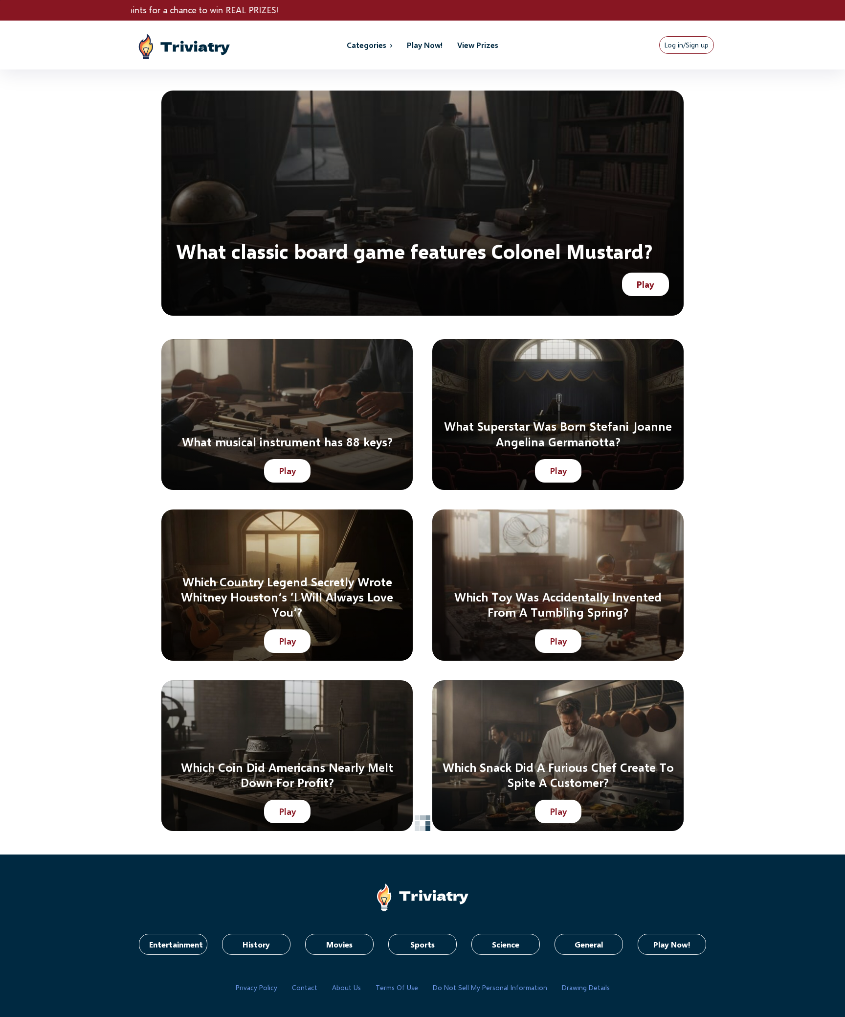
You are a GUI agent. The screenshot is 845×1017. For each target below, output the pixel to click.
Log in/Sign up (687, 45)
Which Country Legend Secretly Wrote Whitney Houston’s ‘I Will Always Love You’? (287, 597)
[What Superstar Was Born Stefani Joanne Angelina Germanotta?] (558, 414)
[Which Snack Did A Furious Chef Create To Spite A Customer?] (558, 755)
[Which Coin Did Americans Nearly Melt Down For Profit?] (287, 755)
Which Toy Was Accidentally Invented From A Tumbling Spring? (558, 604)
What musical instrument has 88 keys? (287, 442)
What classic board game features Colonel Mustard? (414, 251)
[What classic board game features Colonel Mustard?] (422, 203)
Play (645, 284)
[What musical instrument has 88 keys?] (287, 414)
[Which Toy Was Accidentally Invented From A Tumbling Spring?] (558, 584)
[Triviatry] (204, 45)
